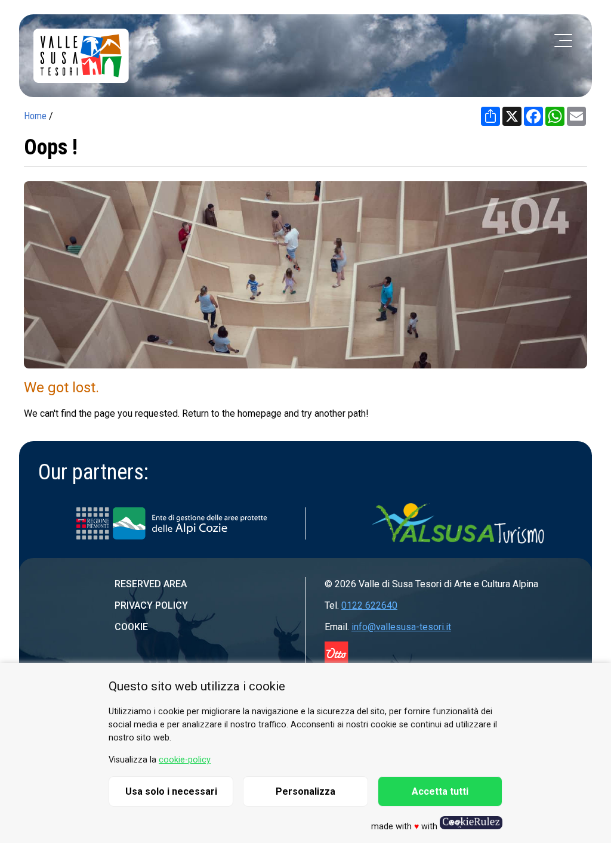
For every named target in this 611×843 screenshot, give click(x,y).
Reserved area (151, 584)
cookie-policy (185, 760)
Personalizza (305, 791)
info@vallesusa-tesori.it (401, 627)
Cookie (131, 627)
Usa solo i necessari (171, 791)
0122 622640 (369, 605)
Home (35, 116)
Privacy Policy (151, 605)
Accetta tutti (440, 791)
